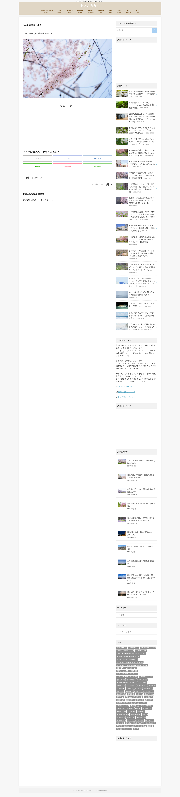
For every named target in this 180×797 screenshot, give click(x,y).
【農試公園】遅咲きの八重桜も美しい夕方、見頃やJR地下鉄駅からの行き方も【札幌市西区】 (142, 241)
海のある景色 (123, 714)
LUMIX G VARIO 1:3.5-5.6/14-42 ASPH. (131, 653)
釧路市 (120, 723)
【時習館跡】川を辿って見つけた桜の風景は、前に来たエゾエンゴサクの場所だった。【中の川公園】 (142, 188)
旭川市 (148, 700)
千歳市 (120, 691)
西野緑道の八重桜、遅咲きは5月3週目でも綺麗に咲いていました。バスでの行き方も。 (142, 152)
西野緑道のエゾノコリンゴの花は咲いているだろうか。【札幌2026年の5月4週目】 (142, 130)
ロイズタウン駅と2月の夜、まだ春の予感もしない (141, 305)
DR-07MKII (121, 648)
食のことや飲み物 (124, 729)
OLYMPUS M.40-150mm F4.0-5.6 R (130, 662)
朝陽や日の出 (123, 706)
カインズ (142, 682)
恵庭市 (129, 700)
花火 (130, 720)
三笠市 (152, 685)
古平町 (137, 691)
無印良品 (121, 717)
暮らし (138, 11)
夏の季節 (121, 694)
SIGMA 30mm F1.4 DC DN (127, 674)
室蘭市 (129, 697)
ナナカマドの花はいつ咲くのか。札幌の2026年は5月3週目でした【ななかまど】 (142, 141)
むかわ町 (131, 680)
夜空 (128, 11)
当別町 (120, 700)
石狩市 (130, 717)
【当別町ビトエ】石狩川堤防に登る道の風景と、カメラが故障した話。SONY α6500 (142, 327)
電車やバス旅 (130, 726)
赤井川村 (149, 720)
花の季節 (121, 720)
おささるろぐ (90, 5)
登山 (110, 11)
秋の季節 (141, 717)
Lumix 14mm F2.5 (148, 648)
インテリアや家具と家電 (126, 682)
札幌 (59, 11)
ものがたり (142, 680)
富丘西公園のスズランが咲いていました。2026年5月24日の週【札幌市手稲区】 (142, 105)
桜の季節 (147, 708)
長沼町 (129, 723)
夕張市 (131, 694)
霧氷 (150, 726)
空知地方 (80, 11)
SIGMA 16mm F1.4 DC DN (127, 671)
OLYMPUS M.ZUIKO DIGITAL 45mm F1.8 (132, 665)
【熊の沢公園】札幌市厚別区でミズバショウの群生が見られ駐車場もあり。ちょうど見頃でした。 (142, 268)
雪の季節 (150, 723)
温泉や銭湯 (135, 714)
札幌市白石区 (146, 706)
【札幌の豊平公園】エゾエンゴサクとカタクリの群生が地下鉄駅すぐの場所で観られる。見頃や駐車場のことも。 (142, 216)
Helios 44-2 (133, 648)
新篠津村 (139, 700)
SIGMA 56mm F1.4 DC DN (127, 677)
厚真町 (129, 691)
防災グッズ (139, 723)
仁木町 (129, 688)
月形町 (135, 703)
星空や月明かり (123, 703)
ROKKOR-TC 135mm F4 (126, 668)
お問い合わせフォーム (126, 392)
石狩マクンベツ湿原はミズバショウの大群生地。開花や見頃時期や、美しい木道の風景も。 (142, 254)
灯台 (145, 714)
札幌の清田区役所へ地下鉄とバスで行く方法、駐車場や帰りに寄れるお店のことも (142, 228)
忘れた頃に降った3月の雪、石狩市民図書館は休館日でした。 (141, 294)
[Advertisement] (44, 124)
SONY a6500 (146, 677)
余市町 (138, 688)
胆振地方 (101, 11)
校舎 (137, 708)
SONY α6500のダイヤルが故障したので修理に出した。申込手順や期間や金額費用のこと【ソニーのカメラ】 (142, 118)
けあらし (121, 680)
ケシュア (121, 685)
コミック (131, 685)
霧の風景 (142, 726)
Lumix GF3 (141, 651)
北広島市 (148, 688)
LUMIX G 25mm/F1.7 (125, 651)
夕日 (140, 694)
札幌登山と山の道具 (125, 708)
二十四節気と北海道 (46, 11)
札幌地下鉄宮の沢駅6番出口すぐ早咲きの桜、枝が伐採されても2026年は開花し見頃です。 (141, 202)
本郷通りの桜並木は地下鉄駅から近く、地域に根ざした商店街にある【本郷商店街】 (142, 175)
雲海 (119, 726)
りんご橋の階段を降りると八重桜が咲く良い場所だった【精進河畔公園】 (142, 94)
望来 (143, 703)
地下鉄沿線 (148, 691)
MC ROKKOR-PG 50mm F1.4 (128, 656)
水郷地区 (121, 711)
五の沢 (120, 688)
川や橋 (148, 697)
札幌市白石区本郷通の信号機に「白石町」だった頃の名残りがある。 (142, 164)
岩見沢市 (138, 697)
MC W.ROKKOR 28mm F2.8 (127, 659)
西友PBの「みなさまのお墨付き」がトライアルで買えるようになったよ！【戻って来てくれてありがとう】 (142, 282)
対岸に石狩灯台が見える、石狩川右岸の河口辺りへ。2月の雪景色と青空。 (142, 315)
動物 (119, 11)
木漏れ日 (135, 706)
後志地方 (91, 11)
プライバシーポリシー (126, 397)
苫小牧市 (139, 720)
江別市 (131, 711)
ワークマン (142, 685)
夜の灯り (149, 694)
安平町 (120, 697)
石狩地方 (70, 11)
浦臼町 (140, 711)
